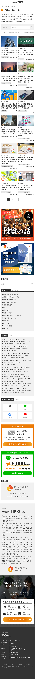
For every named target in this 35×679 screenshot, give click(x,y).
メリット (14, 379)
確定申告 (13, 388)
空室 (11, 374)
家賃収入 (21, 379)
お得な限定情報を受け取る (17, 444)
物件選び (17, 346)
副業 (30, 360)
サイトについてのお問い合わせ (23, 664)
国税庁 (5, 374)
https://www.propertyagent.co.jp (21, 657)
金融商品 (6, 383)
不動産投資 (6, 379)
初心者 (5, 386)
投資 (14, 355)
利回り (15, 381)
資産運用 (6, 310)
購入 (10, 351)
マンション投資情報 (10, 302)
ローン (19, 388)
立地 (17, 341)
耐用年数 (21, 383)
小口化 (11, 386)
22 (22, 199)
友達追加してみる (17, 473)
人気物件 (22, 393)
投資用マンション (25, 341)
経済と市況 (7, 307)
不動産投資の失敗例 (10, 300)
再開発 (5, 393)
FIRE (21, 353)
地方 (17, 376)
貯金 (5, 390)
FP (4, 355)
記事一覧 (7, 6)
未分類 (6, 328)
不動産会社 (26, 386)
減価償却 (28, 383)
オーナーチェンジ (21, 360)
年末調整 (6, 388)
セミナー (6, 320)
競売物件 (12, 339)
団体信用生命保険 (16, 372)
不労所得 (26, 372)
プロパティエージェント (11, 318)
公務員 (27, 353)
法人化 (12, 360)
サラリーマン (23, 381)
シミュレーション (13, 390)
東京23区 (6, 369)
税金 (11, 393)
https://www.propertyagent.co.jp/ (17, 496)
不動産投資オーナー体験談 (12, 315)
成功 (16, 374)
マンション (6, 372)
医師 (9, 355)
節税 (5, 381)
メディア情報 (8, 326)
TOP (2, 6)
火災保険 (26, 348)
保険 (10, 381)
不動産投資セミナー (16, 348)
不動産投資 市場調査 (14, 33)
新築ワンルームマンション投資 (12, 362)
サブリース (14, 383)
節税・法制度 (8, 313)
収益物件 (6, 348)
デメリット (27, 388)
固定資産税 (23, 358)
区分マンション (21, 339)
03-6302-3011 (14, 652)
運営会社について (8, 664)
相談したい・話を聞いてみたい (17, 619)
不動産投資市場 (26, 367)
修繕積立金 (14, 369)
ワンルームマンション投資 (10, 353)
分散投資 (6, 341)
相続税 (23, 344)
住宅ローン (22, 369)
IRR (12, 341)
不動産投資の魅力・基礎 (11, 297)
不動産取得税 (14, 358)
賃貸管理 (6, 376)
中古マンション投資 (14, 344)
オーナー (18, 386)
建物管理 (22, 374)
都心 (12, 376)
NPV (5, 344)
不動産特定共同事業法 (9, 365)
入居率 (22, 390)
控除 (5, 351)
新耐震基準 (25, 346)
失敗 (16, 393)
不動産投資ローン (9, 305)
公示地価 (6, 360)
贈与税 (5, 339)
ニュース (6, 323)
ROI (15, 351)
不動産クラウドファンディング (12, 367)
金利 (22, 376)
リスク (28, 379)
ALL (4, 33)
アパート (28, 376)
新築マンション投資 (23, 355)
